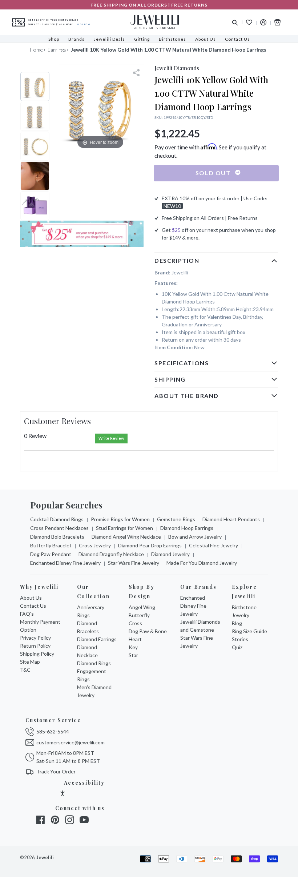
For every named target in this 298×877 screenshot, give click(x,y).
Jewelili (45, 857)
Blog (237, 623)
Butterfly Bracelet (51, 545)
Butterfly (139, 615)
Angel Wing (142, 607)
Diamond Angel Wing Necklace (126, 537)
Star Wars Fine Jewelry (133, 563)
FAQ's (27, 614)
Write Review (111, 438)
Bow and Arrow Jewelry (195, 537)
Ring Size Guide (249, 631)
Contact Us (33, 606)
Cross (135, 623)
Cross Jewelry (95, 545)
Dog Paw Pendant (50, 554)
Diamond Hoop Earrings (186, 528)
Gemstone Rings (176, 519)
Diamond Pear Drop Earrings (150, 545)
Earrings (57, 50)
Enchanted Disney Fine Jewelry (65, 563)
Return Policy (35, 646)
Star (133, 655)
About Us (31, 598)
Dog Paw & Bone (148, 631)
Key (133, 647)
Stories (240, 639)
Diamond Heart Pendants (231, 519)
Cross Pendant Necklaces (59, 528)
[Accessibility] (62, 794)
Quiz (237, 647)
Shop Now (83, 24)
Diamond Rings (94, 663)
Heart (135, 639)
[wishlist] (249, 22)
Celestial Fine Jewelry (213, 545)
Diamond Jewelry (170, 554)
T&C (25, 670)
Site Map (30, 662)
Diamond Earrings (97, 639)
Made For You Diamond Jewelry (201, 563)
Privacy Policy (35, 638)
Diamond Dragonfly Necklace (111, 554)
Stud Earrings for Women (124, 528)
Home (36, 50)
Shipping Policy (37, 654)
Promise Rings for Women (120, 519)
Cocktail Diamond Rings (57, 519)
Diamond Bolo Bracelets (57, 537)
